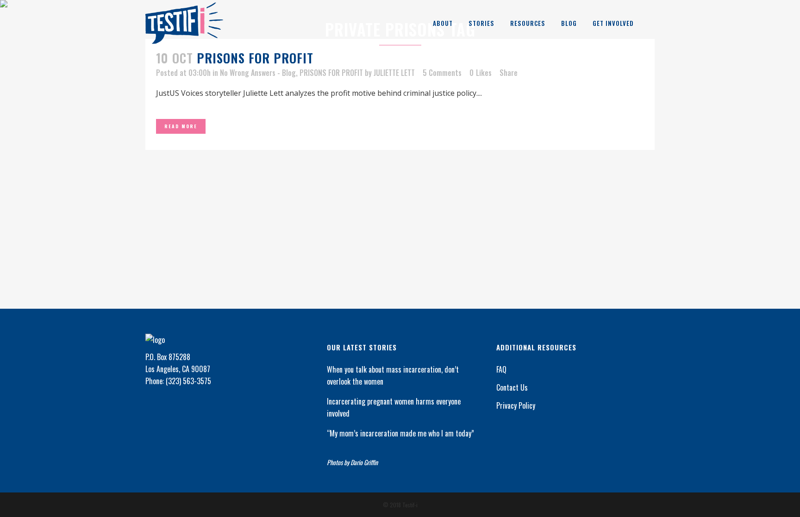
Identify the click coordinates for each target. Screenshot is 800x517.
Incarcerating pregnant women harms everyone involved (394, 407)
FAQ (501, 369)
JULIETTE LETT (394, 72)
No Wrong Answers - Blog (258, 72)
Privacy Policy (515, 405)
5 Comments (442, 72)
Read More (180, 126)
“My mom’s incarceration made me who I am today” (400, 433)
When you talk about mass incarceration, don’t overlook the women (393, 375)
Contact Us (512, 387)
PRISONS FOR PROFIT (255, 58)
